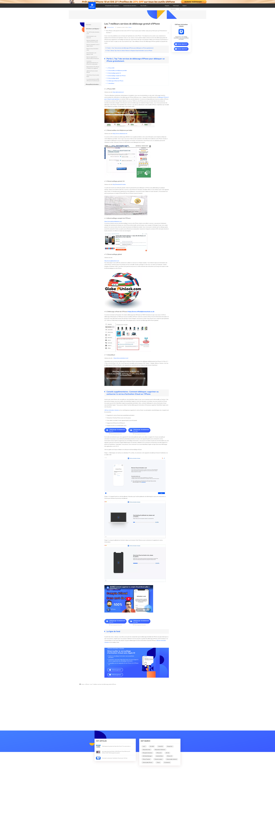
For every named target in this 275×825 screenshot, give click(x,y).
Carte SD (160, 746)
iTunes (158, 762)
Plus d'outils (143, 5)
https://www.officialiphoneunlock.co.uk (141, 311)
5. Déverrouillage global (113, 78)
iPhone (129, 27)
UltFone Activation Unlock (181, 25)
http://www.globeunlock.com (111, 261)
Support (184, 5)
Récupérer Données (147, 752)
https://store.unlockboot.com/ (121, 358)
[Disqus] (137, 707)
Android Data (159, 756)
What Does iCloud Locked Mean (93, 75)
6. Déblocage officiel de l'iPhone (115, 80)
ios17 (144, 746)
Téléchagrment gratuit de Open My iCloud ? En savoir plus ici (116, 746)
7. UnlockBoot (110, 83)
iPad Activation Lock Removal (91, 37)
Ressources (173, 9)
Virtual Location (158, 759)
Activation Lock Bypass (92, 28)
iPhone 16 (159, 752)
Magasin (167, 5)
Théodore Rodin (110, 27)
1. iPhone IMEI (110, 68)
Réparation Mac (146, 749)
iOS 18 (167, 752)
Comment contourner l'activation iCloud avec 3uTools (114, 758)
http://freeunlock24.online (119, 184)
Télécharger (176, 5)
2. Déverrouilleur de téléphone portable (117, 70)
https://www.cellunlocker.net (120, 133)
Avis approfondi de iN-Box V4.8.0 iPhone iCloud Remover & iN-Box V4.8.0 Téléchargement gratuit (116, 752)
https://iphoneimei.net (118, 92)
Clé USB (152, 746)
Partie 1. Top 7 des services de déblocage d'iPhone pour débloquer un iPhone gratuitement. (130, 48)
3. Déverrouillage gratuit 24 (114, 73)
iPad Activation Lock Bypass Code (91, 53)
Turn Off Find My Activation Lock (93, 32)
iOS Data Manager (147, 756)
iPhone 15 (169, 756)
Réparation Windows (160, 749)
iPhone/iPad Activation (92, 84)
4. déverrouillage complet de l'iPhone (116, 75)
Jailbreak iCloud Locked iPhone (92, 71)
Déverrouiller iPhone (147, 762)
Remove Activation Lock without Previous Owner (92, 41)
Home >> (83, 684)
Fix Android (167, 762)
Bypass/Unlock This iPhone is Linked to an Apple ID (93, 67)
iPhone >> (88, 684)
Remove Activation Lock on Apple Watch (93, 45)
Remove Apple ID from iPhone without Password (93, 57)
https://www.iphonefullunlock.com (113, 221)
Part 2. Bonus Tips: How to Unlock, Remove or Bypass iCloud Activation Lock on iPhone (129, 50)
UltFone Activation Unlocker (111, 410)
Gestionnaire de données (129, 5)
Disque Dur (169, 746)
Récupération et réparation (112, 5)
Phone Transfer (146, 759)
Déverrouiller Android (172, 759)
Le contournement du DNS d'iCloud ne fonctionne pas (93, 80)
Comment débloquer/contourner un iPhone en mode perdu (92, 62)
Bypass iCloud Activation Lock (92, 49)
